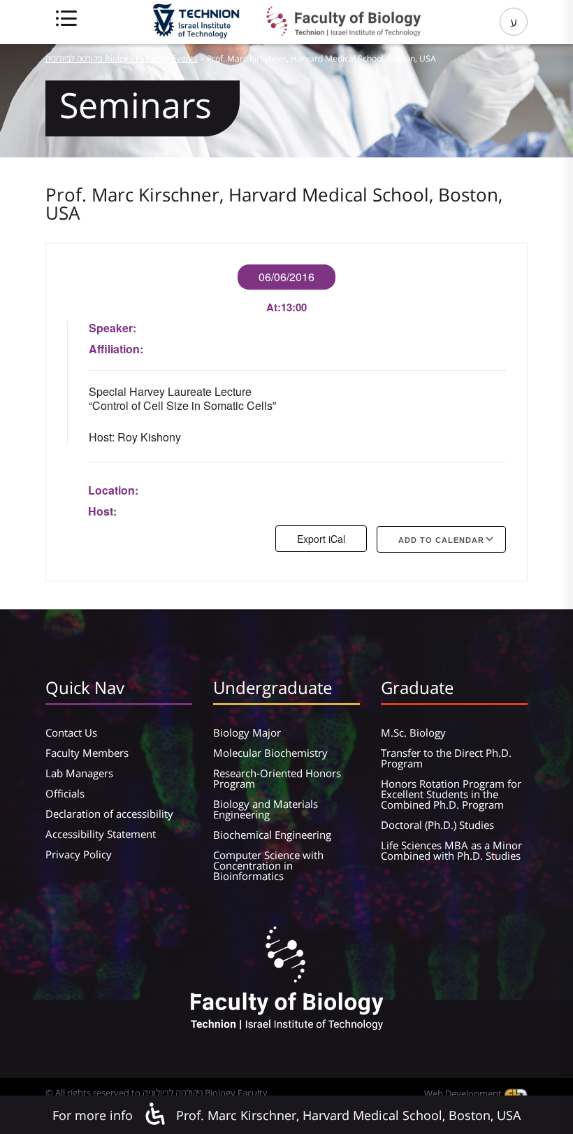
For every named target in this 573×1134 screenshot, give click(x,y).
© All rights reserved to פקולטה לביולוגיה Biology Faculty (156, 1092)
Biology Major (247, 732)
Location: (113, 490)
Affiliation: (116, 349)
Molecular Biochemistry (270, 753)
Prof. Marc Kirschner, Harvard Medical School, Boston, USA (348, 1115)
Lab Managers (79, 773)
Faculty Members (87, 753)
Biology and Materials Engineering (265, 809)
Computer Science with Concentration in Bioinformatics (268, 865)
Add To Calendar (441, 540)
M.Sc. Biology (413, 732)
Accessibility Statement (100, 834)
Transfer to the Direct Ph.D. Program (446, 758)
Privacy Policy (78, 854)
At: (273, 307)
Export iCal (321, 539)
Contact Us (71, 732)
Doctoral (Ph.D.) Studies (437, 825)
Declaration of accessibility (109, 814)
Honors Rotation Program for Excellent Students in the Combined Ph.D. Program (451, 794)
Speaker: (112, 328)
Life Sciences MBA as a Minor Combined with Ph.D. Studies (451, 850)
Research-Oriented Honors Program (277, 778)
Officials (65, 793)
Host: (102, 511)
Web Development (464, 1093)
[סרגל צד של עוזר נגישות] (154, 1115)
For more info (92, 1115)
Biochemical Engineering (272, 835)
